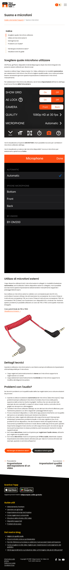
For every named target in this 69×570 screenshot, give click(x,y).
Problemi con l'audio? (15, 44)
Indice (9, 31)
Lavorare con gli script (15, 509)
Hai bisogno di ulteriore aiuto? (18, 49)
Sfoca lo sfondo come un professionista (21, 539)
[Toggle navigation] (65, 4)
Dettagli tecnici (13, 41)
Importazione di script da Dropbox (19, 512)
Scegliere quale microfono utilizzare (20, 35)
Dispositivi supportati (14, 521)
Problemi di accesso (14, 524)
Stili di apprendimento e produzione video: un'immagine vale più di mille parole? (35, 550)
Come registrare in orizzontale (18, 515)
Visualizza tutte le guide (16, 52)
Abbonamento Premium (15, 507)
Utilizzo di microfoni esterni (17, 38)
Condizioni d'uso (9, 565)
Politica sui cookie (9, 563)
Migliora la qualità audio (15, 536)
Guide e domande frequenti (14, 20)
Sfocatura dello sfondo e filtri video (19, 518)
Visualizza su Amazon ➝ (12, 311)
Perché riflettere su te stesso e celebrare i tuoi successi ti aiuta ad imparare (34, 542)
